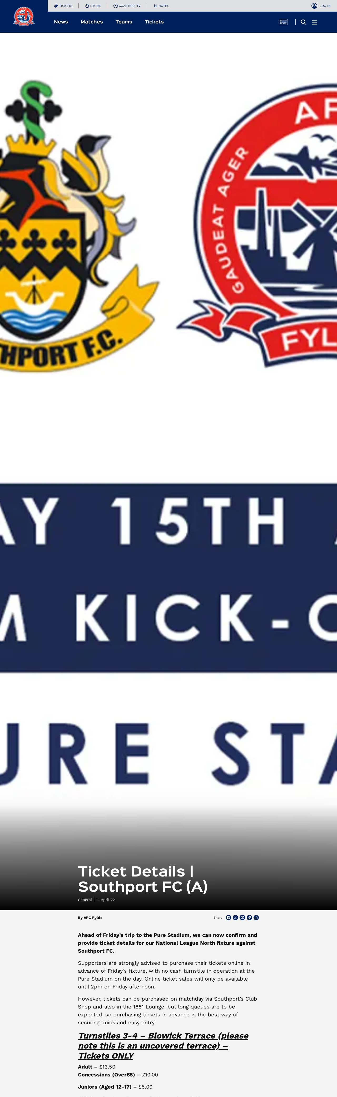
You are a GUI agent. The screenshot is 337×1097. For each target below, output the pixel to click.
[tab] (63, 6)
